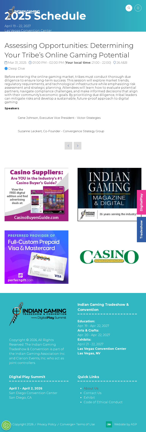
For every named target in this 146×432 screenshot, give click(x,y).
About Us (91, 388)
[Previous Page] (68, 146)
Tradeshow (141, 229)
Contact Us (92, 393)
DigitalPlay (141, 202)
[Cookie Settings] (6, 425)
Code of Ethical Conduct (103, 402)
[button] (128, 8)
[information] (37, 325)
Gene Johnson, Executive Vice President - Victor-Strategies (59, 118)
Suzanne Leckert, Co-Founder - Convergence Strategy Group (61, 131)
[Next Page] (77, 146)
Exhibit (89, 397)
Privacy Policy (46, 424)
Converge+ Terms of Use (77, 424)
